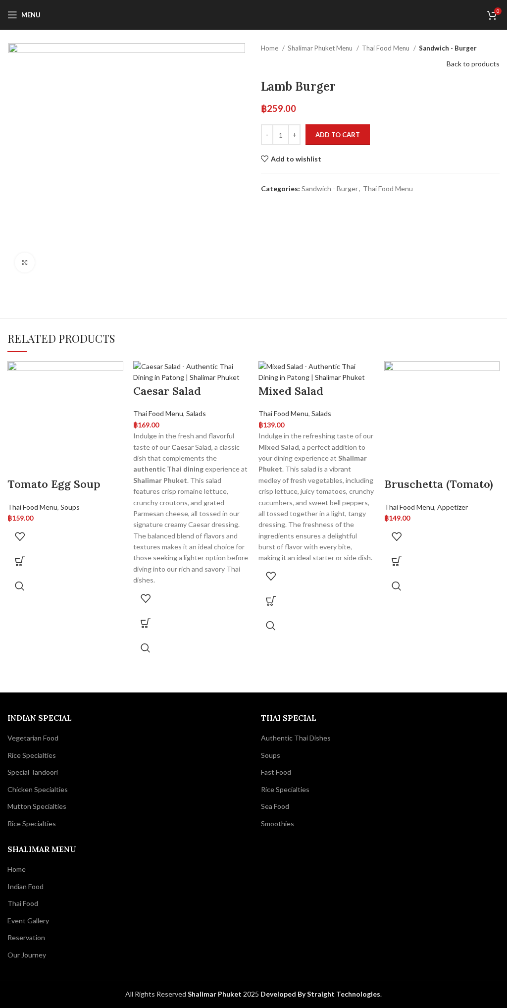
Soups (70, 507)
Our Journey (26, 955)
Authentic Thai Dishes (296, 738)
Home (270, 48)
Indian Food (25, 886)
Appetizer (452, 507)
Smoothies (277, 823)
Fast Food (276, 772)
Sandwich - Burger (448, 48)
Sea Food (275, 806)
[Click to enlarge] (25, 262)
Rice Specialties (31, 755)
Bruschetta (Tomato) (438, 484)
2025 (224, 994)
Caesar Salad (167, 391)
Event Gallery (28, 920)
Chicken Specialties (37, 789)
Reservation (26, 937)
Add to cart (337, 135)
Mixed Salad (290, 391)
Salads (196, 413)
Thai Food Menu (386, 48)
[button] (19, 561)
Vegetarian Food (32, 738)
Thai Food (22, 903)
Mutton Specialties (36, 806)
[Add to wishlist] (19, 536)
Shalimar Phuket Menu (321, 48)
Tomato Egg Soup (54, 484)
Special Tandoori (32, 772)
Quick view (19, 586)
